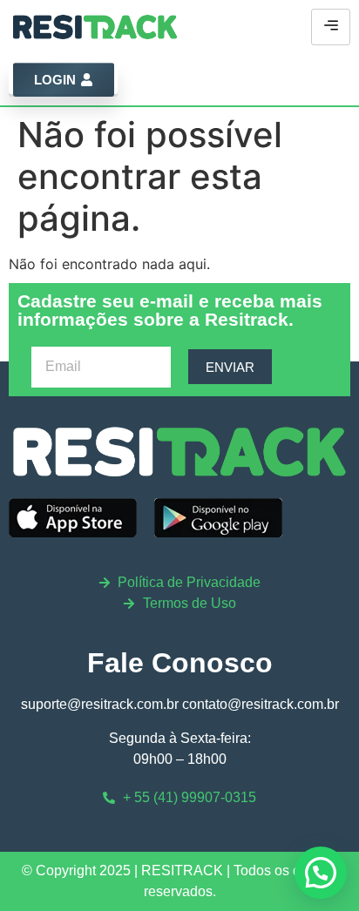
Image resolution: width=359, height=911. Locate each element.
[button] (321, 873)
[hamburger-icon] (330, 27)
